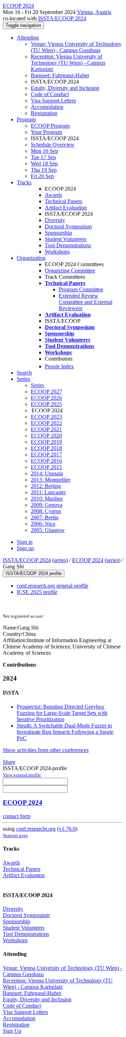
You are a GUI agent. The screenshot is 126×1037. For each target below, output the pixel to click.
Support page (15, 835)
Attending (28, 38)
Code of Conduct (50, 94)
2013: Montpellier (50, 480)
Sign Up (12, 1031)
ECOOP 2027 (46, 392)
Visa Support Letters (53, 101)
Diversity (55, 220)
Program (26, 119)
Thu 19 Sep (44, 170)
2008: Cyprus (46, 511)
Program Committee (81, 289)
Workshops (57, 252)
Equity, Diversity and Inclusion (65, 88)
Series (37, 385)
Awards (53, 195)
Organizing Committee (70, 271)
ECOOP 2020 (46, 436)
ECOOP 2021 (46, 429)
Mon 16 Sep (44, 151)
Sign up (25, 548)
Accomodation (47, 107)
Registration (44, 113)
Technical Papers (63, 201)
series (60, 560)
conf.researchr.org (36, 829)
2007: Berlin (44, 517)
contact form (16, 816)
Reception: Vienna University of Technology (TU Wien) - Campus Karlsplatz (68, 63)
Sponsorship (58, 233)
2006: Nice (43, 524)
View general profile (22, 774)
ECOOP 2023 (46, 417)
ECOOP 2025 (46, 404)
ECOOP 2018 (46, 448)
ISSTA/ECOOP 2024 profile (34, 573)
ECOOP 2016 (46, 461)
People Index (59, 366)
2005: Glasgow (48, 530)
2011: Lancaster (48, 492)
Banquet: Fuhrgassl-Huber (60, 75)
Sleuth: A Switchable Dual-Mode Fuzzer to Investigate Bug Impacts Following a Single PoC (65, 732)
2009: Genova (46, 505)
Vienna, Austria (94, 12)
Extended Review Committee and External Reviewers (85, 302)
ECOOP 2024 (87, 560)
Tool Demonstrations (68, 245)
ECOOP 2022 (46, 423)
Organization (31, 258)
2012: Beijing (46, 486)
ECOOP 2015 (46, 467)
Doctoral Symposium (68, 226)
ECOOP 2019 (46, 442)
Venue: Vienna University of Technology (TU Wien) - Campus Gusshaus (76, 47)
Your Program (46, 132)
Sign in (25, 542)
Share (9, 762)
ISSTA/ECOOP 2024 (62, 18)
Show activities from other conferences (46, 750)
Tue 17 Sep (43, 157)
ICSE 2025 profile (37, 592)
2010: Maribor (47, 499)
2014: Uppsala (47, 473)
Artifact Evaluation (66, 208)
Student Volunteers (65, 239)
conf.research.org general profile (52, 586)
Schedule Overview (53, 145)
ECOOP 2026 (46, 398)
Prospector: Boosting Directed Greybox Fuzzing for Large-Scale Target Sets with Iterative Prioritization (62, 713)
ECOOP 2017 (46, 454)
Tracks (24, 182)
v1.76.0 (67, 829)
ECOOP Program (50, 126)
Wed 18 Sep (44, 163)
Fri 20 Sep (42, 176)
